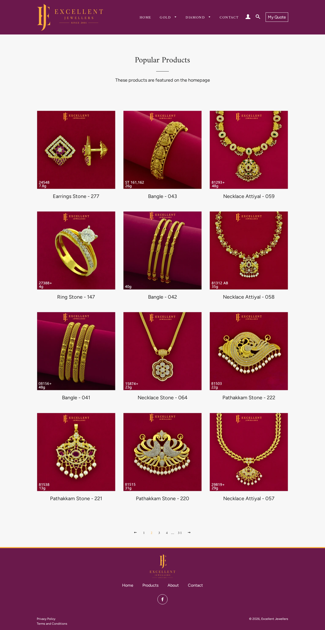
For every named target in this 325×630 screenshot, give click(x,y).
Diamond (196, 17)
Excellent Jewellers (274, 619)
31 (180, 533)
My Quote (277, 17)
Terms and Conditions (52, 623)
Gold (166, 17)
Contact (229, 17)
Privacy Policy (46, 619)
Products (150, 585)
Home (145, 17)
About (173, 585)
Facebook (162, 599)
